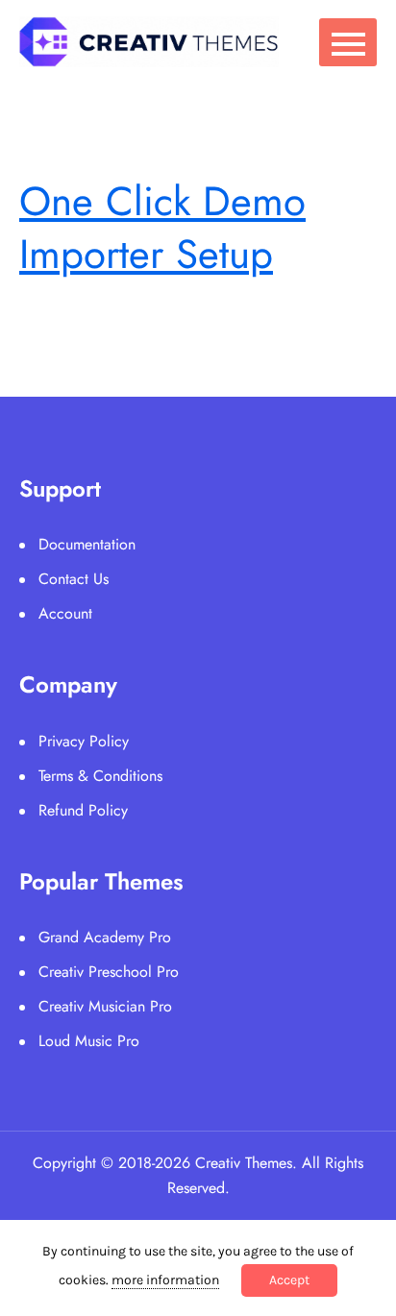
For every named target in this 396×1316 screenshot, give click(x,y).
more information (165, 1280)
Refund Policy (83, 810)
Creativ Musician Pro (105, 1006)
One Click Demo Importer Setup (162, 227)
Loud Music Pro (88, 1041)
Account (65, 613)
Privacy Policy (83, 741)
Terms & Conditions (100, 776)
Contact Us (73, 579)
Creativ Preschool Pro (108, 972)
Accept (289, 1280)
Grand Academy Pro (104, 937)
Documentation (87, 544)
